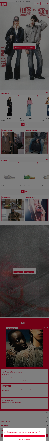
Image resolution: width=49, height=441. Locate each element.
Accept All (24, 436)
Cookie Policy (34, 432)
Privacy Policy (27, 432)
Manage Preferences (16, 432)
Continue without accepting (24, 439)
